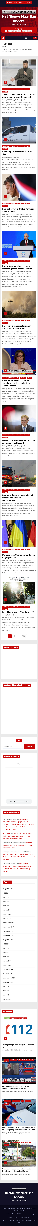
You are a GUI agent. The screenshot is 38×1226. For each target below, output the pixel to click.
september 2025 (9, 935)
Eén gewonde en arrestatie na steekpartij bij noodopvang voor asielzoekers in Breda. (19, 1129)
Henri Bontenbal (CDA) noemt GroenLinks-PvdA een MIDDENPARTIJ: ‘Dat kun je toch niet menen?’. (19, 857)
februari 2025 (7, 965)
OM (20, 31)
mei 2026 (6, 902)
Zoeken (29, 746)
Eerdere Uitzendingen (29, 1214)
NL (17, 89)
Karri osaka (7, 833)
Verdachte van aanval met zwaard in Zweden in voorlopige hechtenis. (16, 1170)
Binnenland (6, 89)
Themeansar (20, 1210)
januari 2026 (7, 918)
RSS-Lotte (26, 89)
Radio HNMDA (6, 1214)
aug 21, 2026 (8, 503)
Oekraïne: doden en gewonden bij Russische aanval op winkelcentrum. (17, 498)
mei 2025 (6, 952)
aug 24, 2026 (8, 1050)
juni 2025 (6, 948)
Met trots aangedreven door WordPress (14, 1208)
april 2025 (6, 957)
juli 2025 (6, 944)
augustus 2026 (8, 889)
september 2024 (9, 978)
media (29, 31)
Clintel (17, 157)
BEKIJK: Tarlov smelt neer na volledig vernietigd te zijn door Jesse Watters (16, 383)
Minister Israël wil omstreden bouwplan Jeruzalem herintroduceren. (17, 845)
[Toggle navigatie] (26, 38)
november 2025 (8, 927)
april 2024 (6, 995)
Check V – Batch (13, 1217)
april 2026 (6, 906)
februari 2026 (7, 914)
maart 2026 (7, 910)
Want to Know (19, 615)
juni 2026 (6, 897)
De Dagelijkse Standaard (23, 100)
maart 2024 (7, 999)
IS (6, 31)
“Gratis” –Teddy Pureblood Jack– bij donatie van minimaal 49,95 (19, 1221)
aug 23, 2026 (8, 100)
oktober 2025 (8, 931)
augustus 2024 (8, 982)
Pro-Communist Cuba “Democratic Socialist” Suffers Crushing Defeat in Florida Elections (16, 1088)
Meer (16, 31)
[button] (30, 38)
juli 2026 (6, 893)
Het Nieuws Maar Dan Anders (24, 389)
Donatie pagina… (24, 1217)
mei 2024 (6, 991)
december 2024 (8, 969)
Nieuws (13, 89)
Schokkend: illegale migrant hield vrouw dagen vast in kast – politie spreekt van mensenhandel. (18, 836)
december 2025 (8, 923)
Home (4, 46)
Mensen (24, 31)
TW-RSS (5, 91)
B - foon (5, 377)
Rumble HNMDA (16, 1214)
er (8, 31)
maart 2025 (7, 961)
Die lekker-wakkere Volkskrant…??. (18, 612)
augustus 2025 (8, 940)
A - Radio (7, 1018)
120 (23, 636)
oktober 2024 (8, 974)
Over (12, 31)
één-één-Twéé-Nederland (24, 1050)
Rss (21, 89)
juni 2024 (6, 986)
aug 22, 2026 (8, 214)
